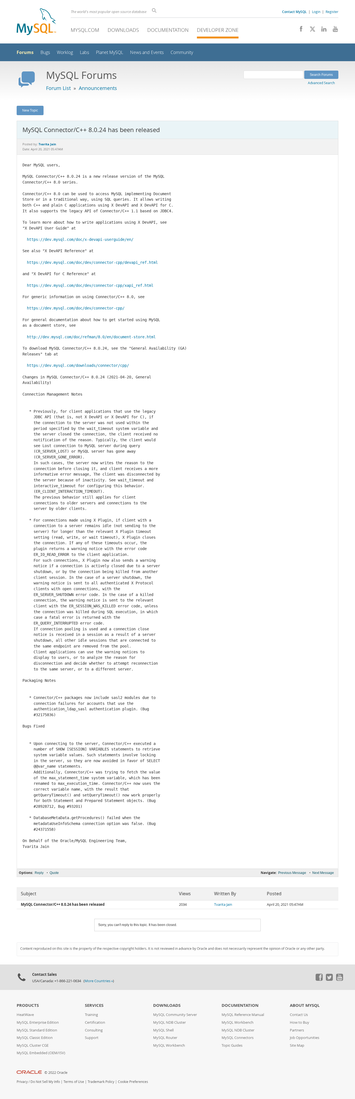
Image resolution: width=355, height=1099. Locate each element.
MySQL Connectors (237, 1037)
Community (182, 52)
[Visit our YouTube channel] (333, 30)
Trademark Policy (101, 1082)
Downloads (123, 30)
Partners (297, 1030)
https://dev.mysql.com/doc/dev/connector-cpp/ (76, 308)
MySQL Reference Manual (243, 1014)
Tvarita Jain (223, 904)
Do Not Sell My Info (45, 1082)
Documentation (168, 30)
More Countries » (99, 981)
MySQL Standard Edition (37, 1030)
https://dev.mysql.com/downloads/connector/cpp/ (78, 365)
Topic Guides (232, 1045)
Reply (39, 873)
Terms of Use (74, 1082)
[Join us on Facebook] (299, 30)
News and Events (147, 52)
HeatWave (25, 1014)
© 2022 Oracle (55, 1072)
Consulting (94, 1030)
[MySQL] (36, 22)
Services (94, 1005)
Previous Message (292, 873)
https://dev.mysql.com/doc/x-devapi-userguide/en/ (80, 239)
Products (28, 1005)
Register (332, 11)
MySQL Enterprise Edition (38, 1022)
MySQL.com (85, 30)
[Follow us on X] (310, 30)
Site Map (297, 1045)
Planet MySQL (109, 52)
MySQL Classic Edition (35, 1037)
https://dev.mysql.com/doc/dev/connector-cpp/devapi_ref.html (92, 262)
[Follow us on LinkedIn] (322, 30)
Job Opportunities (304, 1037)
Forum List (58, 88)
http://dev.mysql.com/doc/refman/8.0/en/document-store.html (91, 337)
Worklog (65, 52)
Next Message (323, 873)
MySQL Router (165, 1037)
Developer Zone (218, 30)
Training (91, 1014)
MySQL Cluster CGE (33, 1045)
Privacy (22, 1082)
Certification (95, 1022)
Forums (25, 52)
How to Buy (299, 1022)
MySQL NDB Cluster (169, 1022)
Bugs (45, 52)
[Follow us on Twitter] (329, 979)
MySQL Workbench (169, 1045)
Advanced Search (321, 83)
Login (316, 11)
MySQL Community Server (175, 1014)
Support (91, 1037)
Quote (54, 873)
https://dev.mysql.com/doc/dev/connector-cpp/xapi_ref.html (90, 285)
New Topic (30, 110)
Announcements (98, 88)
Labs (84, 52)
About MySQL (305, 1005)
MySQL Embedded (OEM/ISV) (41, 1053)
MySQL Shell (163, 1030)
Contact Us (299, 1014)
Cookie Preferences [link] (133, 1082)
